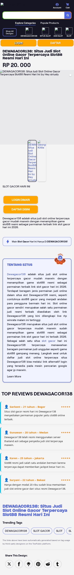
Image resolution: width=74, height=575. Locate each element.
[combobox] (34, 15)
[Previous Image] (3, 107)
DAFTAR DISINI (21, 209)
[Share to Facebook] (19, 563)
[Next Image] (71, 107)
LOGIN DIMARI (21, 199)
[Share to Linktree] (28, 563)
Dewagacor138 (16, 274)
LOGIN (18, 42)
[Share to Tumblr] (57, 563)
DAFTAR (55, 42)
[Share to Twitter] (9, 563)
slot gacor (48, 340)
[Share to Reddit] (48, 563)
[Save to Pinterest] (38, 563)
